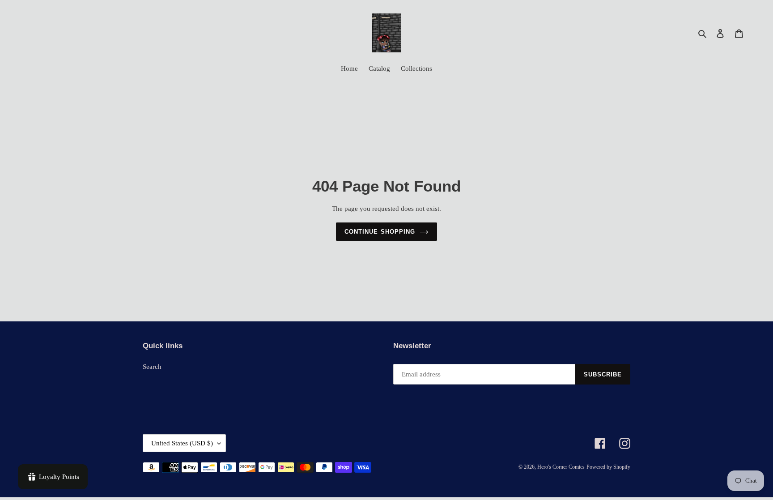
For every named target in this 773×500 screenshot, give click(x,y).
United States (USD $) (182, 443)
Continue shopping (379, 231)
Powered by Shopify (608, 467)
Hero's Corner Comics (561, 467)
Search (152, 366)
